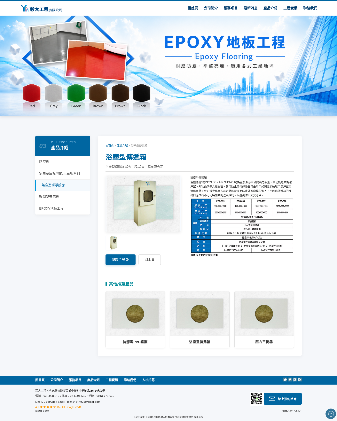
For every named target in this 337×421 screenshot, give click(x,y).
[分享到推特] (285, 379)
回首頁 (192, 8)
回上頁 (150, 259)
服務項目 (231, 8)
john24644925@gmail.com (83, 401)
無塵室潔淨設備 (53, 185)
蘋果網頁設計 (42, 411)
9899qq (50, 401)
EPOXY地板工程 (51, 208)
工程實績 (290, 8)
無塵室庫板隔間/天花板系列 (59, 173)
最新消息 (251, 8)
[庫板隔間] (38, 8)
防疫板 (44, 162)
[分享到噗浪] (295, 379)
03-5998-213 (51, 395)
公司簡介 (211, 8)
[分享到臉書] (290, 379)
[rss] (300, 379)
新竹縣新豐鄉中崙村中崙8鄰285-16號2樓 (80, 390)
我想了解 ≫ (120, 259)
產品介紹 (270, 8)
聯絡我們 (310, 8)
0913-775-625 (105, 395)
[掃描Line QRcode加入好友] (257, 399)
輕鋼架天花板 (49, 197)
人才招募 (148, 380)
